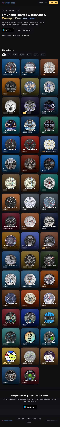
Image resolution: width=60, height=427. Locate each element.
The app (41, 2)
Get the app (53, 2)
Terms (39, 418)
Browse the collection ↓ (24, 30)
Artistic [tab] (43, 54)
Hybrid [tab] (36, 54)
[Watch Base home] (9, 3)
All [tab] (3, 54)
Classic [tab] (29, 54)
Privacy (34, 418)
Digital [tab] (22, 54)
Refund (29, 422)
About (18, 418)
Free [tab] (9, 54)
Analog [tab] (15, 54)
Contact (28, 418)
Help (46, 2)
